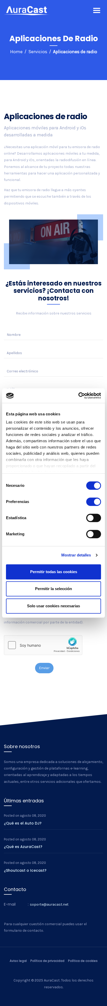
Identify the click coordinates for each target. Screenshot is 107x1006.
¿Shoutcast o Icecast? (25, 870)
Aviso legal (18, 961)
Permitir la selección (53, 588)
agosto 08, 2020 (33, 815)
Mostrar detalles (76, 555)
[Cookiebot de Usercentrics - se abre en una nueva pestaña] (78, 395)
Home (16, 51)
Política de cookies (83, 961)
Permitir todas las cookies (53, 571)
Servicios (37, 51)
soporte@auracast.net (49, 904)
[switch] (93, 502)
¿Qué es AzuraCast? (23, 846)
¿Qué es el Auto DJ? (23, 823)
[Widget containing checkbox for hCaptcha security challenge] (43, 645)
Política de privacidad (47, 961)
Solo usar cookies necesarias (53, 606)
